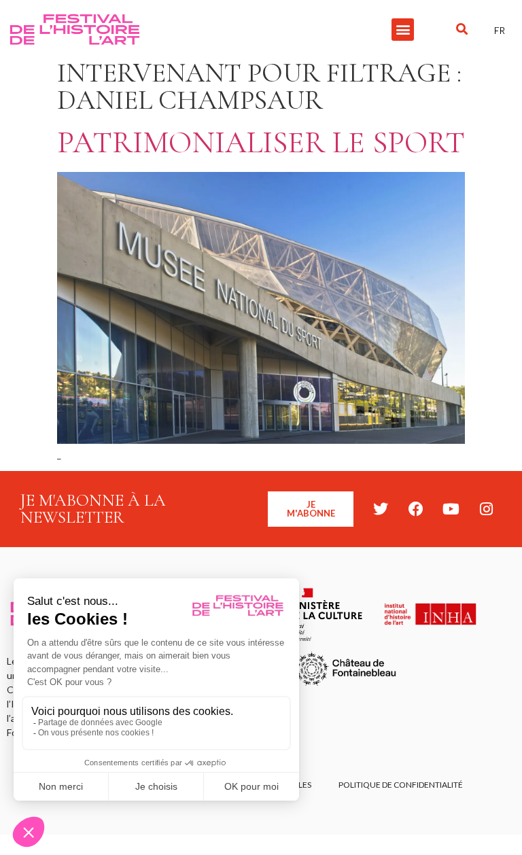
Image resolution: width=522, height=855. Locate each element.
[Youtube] (451, 509)
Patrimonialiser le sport (261, 142)
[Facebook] (415, 509)
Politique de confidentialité (400, 785)
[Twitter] (380, 509)
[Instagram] (486, 509)
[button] (403, 29)
